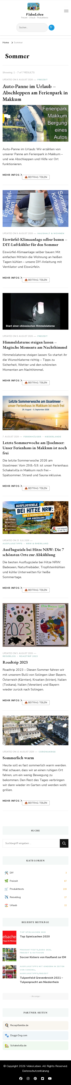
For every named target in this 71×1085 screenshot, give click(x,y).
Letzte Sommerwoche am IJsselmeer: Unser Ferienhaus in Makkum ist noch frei (35, 448)
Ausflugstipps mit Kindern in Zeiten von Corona (42, 968)
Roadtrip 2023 (28, 656)
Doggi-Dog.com (16, 1035)
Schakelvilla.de (16, 1045)
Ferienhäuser (32, 436)
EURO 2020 (45, 950)
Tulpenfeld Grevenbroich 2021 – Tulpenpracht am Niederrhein (41, 980)
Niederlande (53, 436)
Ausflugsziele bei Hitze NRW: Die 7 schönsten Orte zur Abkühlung (33, 552)
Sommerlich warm (18, 757)
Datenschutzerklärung (35, 1071)
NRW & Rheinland (37, 543)
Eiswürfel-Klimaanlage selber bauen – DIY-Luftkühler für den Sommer (35, 242)
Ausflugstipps (12, 543)
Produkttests (29, 950)
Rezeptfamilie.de (16, 1025)
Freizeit (42, 79)
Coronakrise (47, 751)
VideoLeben (34, 14)
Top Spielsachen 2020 (33, 932)
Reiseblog (9, 656)
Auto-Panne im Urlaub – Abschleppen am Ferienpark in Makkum (35, 92)
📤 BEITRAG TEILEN (36, 177)
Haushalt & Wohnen (50, 233)
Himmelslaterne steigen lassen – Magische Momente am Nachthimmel (35, 344)
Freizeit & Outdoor (32, 952)
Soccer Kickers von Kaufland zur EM (43, 957)
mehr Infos (11, 175)
